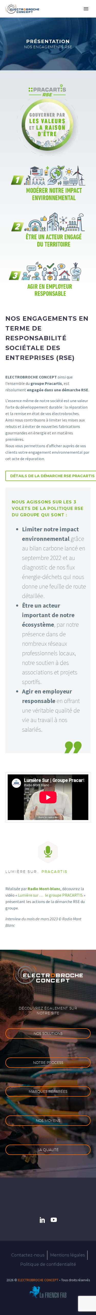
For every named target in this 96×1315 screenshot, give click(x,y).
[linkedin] (42, 1220)
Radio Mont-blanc (44, 888)
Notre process (48, 1063)
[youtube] (54, 1220)
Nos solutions (48, 1033)
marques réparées (48, 1091)
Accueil (54, 16)
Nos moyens (48, 1121)
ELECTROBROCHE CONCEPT (38, 1280)
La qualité (48, 1150)
